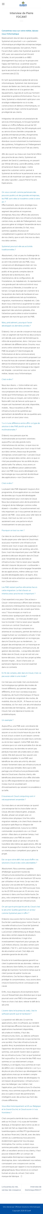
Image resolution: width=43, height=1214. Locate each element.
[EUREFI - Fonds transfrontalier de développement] (23, 4)
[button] (3, 4)
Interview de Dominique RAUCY (33, 1188)
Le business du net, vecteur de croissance (11, 1188)
